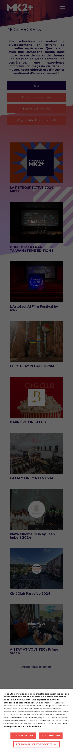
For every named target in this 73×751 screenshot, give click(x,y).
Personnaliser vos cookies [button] (34, 744)
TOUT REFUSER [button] (51, 735)
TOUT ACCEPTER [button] (23, 735)
